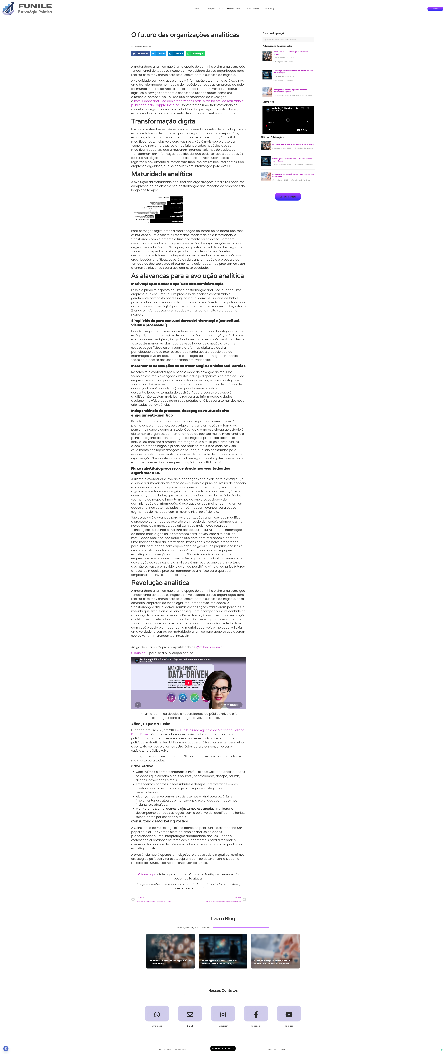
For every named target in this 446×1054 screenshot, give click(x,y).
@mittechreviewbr (210, 647)
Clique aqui (139, 653)
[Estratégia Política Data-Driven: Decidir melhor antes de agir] (267, 78)
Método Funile (233, 9)
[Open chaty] (5, 1048)
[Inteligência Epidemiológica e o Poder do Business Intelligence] (267, 96)
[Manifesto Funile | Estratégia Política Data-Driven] (267, 60)
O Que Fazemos (215, 9)
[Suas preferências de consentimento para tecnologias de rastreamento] (442, 1050)
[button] (435, 9)
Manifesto (199, 9)
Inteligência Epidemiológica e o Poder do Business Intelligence (290, 91)
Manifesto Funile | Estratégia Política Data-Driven (291, 53)
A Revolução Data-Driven (302, 95)
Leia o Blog (269, 9)
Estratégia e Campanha (283, 62)
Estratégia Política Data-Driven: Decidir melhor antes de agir (293, 71)
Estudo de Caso (252, 9)
